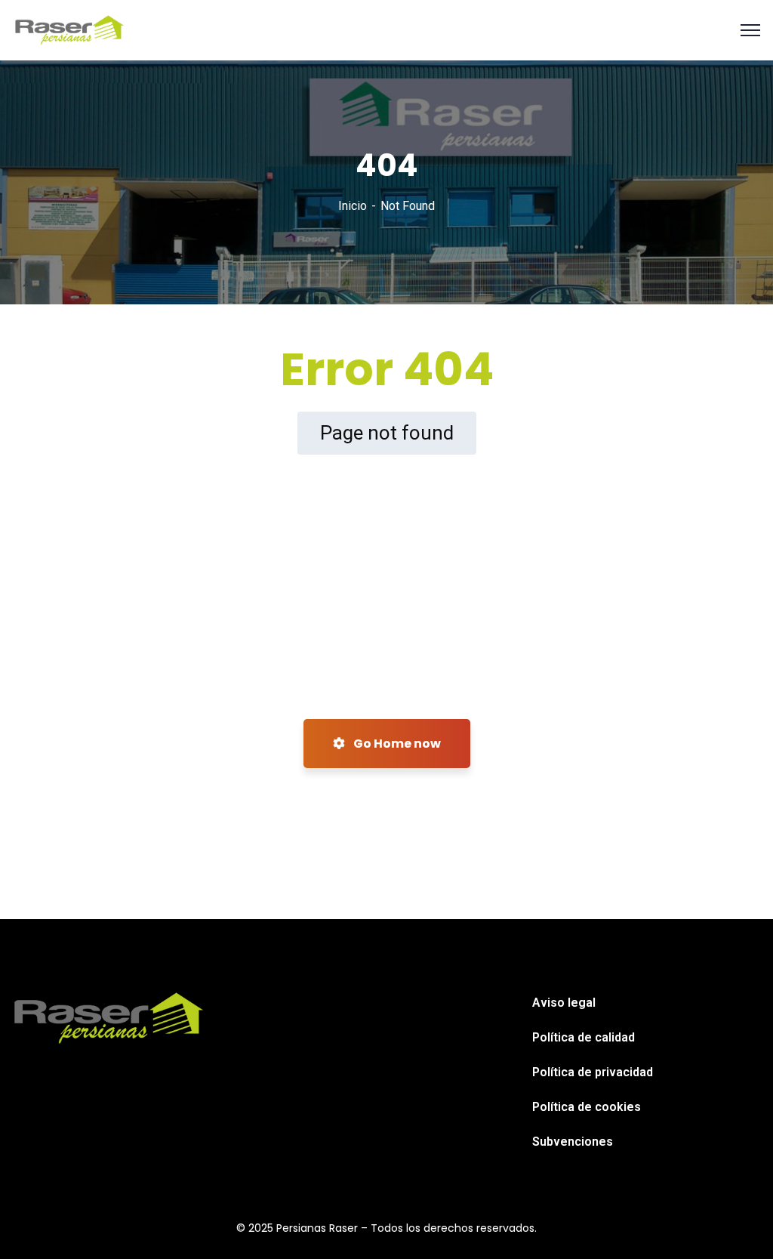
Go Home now (396, 743)
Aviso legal (564, 1002)
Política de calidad (583, 1037)
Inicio (352, 206)
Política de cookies (586, 1107)
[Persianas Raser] (69, 29)
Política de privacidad (592, 1072)
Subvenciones (572, 1141)
